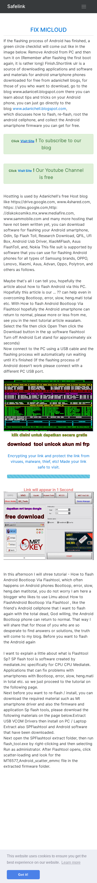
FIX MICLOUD (48, 29)
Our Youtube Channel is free (46, 173)
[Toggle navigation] (84, 6)
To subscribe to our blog (46, 144)
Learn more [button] (71, 862)
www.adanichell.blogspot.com (39, 108)
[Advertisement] (48, 817)
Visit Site (27, 141)
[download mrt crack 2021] (48, 526)
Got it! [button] (23, 874)
